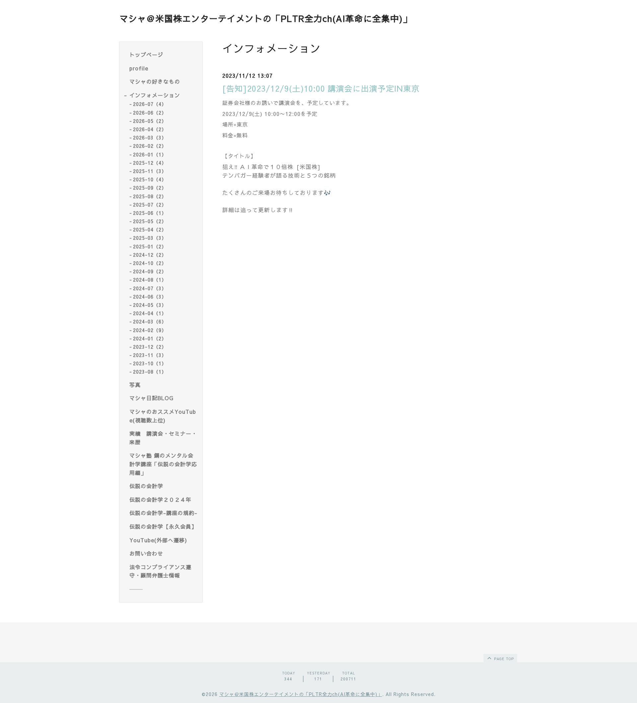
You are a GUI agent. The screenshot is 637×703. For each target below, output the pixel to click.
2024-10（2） (150, 263)
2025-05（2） (150, 221)
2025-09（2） (150, 187)
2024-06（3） (150, 296)
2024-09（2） (150, 271)
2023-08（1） (150, 371)
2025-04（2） (150, 229)
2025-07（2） (150, 204)
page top (503, 659)
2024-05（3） (150, 305)
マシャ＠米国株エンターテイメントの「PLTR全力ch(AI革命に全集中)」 (265, 18)
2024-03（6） (150, 321)
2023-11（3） (150, 355)
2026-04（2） (150, 129)
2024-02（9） (150, 330)
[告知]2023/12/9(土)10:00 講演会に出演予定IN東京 (321, 88)
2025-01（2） (150, 246)
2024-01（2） (150, 338)
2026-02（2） (150, 145)
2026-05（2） (150, 121)
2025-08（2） (150, 196)
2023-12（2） (150, 346)
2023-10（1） (150, 363)
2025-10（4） (150, 179)
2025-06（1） (150, 213)
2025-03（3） (150, 237)
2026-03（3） (150, 137)
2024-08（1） (150, 279)
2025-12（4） (150, 162)
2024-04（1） (150, 313)
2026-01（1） (150, 154)
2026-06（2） (150, 112)
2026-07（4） (150, 104)
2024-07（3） (150, 288)
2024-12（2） (150, 254)
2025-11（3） (150, 171)
